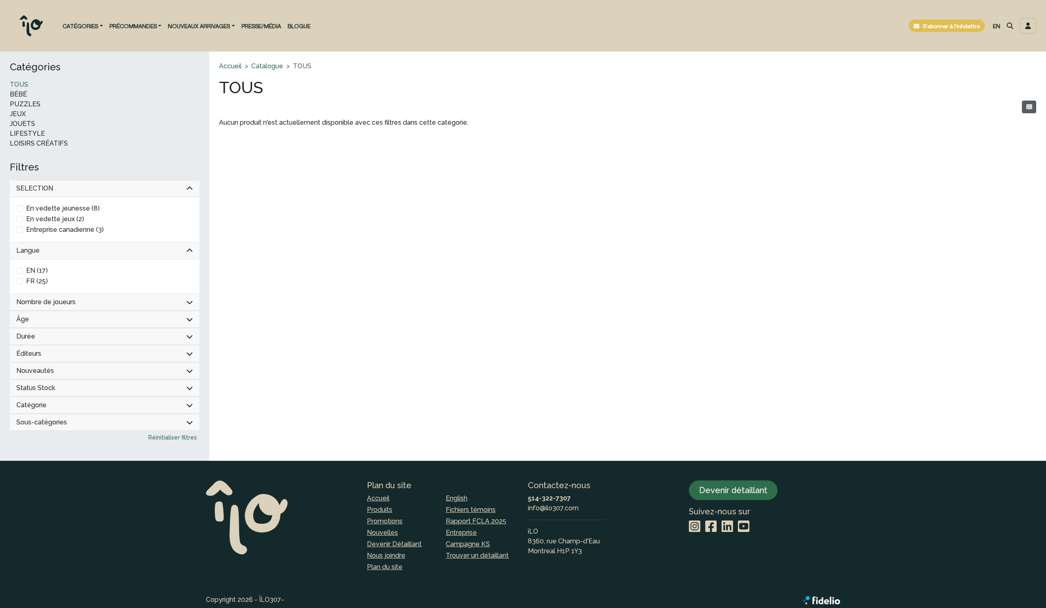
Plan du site (384, 567)
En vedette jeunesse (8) (63, 208)
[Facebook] (711, 527)
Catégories (35, 67)
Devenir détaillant (733, 490)
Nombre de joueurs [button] (46, 302)
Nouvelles (382, 532)
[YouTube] (743, 527)
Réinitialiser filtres (172, 437)
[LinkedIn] (727, 527)
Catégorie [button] (31, 405)
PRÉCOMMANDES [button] (133, 25)
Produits (379, 510)
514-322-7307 (549, 498)
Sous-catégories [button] (41, 422)
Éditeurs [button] (28, 353)
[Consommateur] (1029, 107)
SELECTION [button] (34, 188)
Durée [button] (25, 336)
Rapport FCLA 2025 (476, 521)
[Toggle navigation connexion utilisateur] (1028, 26)
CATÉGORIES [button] (80, 25)
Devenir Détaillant (394, 544)
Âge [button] (22, 319)
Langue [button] (28, 250)
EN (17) (37, 270)
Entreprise (461, 532)
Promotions (384, 521)
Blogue (299, 25)
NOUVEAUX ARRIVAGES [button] (199, 25)
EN (996, 25)
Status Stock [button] (35, 388)
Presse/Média (261, 25)
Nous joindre (386, 555)
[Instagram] (694, 527)
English (456, 498)
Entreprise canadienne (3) (65, 229)
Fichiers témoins (471, 510)
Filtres (24, 167)
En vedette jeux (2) (55, 219)
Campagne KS (468, 544)
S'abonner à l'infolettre (951, 25)
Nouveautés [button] (35, 371)
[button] (1010, 26)
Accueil (230, 66)
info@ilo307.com (553, 508)
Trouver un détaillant (477, 555)
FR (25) (37, 281)
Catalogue (267, 66)
